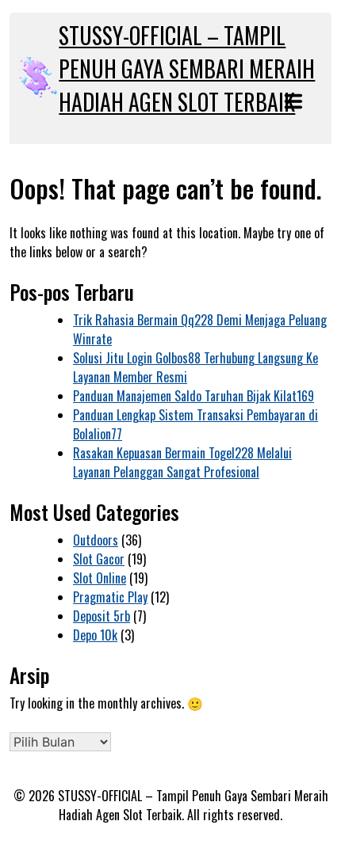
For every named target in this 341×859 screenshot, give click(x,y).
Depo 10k (95, 634)
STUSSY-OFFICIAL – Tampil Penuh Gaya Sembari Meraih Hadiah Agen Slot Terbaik (187, 68)
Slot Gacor (99, 558)
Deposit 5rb (101, 615)
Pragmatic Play (110, 596)
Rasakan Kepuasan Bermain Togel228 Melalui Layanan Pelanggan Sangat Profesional (182, 462)
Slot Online (99, 577)
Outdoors (95, 539)
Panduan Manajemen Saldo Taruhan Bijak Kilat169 (193, 395)
